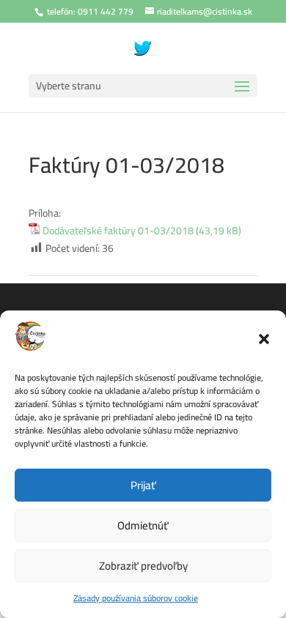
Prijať (143, 485)
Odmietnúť (143, 525)
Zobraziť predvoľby (143, 565)
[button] (264, 339)
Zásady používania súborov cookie (135, 597)
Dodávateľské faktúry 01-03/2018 (118, 231)
